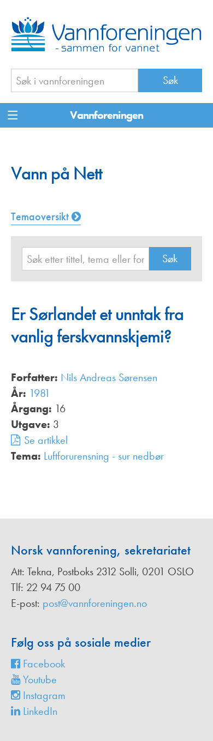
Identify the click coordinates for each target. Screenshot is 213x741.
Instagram (43, 695)
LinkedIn (38, 711)
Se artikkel (46, 440)
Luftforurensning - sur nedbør (104, 456)
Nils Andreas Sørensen (109, 377)
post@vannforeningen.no (95, 603)
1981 (39, 393)
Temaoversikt (41, 216)
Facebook (42, 663)
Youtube (38, 679)
